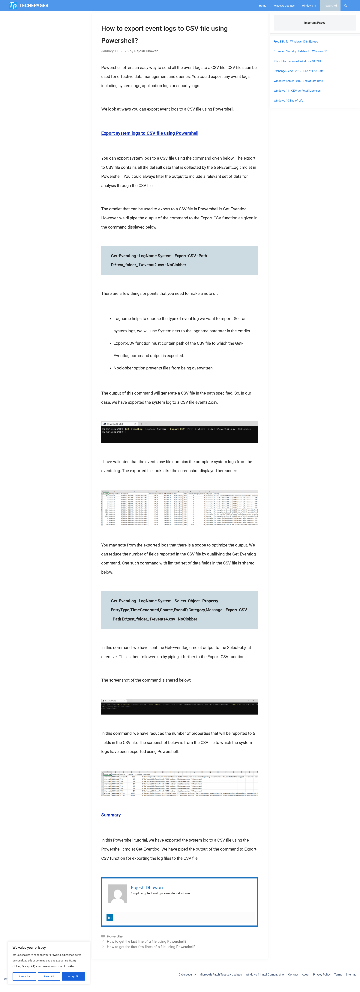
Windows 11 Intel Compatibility (265, 974)
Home (262, 5)
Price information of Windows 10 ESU (297, 61)
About (305, 974)
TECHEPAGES (33, 5)
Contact (293, 974)
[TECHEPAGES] (13, 5)
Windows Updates (284, 5)
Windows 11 (309, 5)
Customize (24, 976)
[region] (49, 963)
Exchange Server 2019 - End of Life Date (298, 71)
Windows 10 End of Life (288, 100)
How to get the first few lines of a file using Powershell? (151, 947)
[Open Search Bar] (345, 5)
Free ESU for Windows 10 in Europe (296, 41)
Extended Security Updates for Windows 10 (300, 51)
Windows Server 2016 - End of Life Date (298, 81)
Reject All (49, 976)
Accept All (73, 976)
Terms (338, 974)
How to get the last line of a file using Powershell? (146, 942)
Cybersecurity (187, 974)
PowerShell (330, 5)
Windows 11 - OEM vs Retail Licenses (297, 90)
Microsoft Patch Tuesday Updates (221, 974)
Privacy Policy (322, 974)
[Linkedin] (109, 917)
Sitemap (351, 974)
